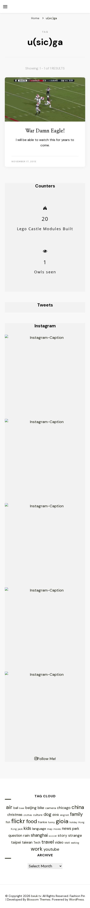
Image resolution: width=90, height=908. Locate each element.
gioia (62, 821)
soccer (53, 835)
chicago (64, 807)
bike (40, 807)
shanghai (39, 835)
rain (26, 835)
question (15, 835)
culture (37, 815)
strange (75, 835)
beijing (30, 807)
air (9, 807)
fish (8, 822)
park (75, 828)
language (39, 828)
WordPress (76, 899)
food (31, 821)
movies (57, 829)
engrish (64, 815)
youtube (51, 849)
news (66, 828)
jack (20, 829)
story (62, 835)
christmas (14, 815)
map (49, 829)
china (78, 807)
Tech (36, 842)
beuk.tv (36, 896)
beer (21, 808)
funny (51, 822)
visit (67, 842)
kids (27, 828)
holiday (73, 822)
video (59, 842)
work (36, 848)
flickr (18, 821)
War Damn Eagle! (45, 130)
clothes (27, 815)
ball (15, 808)
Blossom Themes (38, 899)
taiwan (27, 842)
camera (50, 808)
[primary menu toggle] (5, 6)
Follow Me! (46, 758)
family (76, 814)
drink (55, 815)
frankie (42, 822)
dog (47, 814)
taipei (16, 842)
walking (75, 842)
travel (47, 842)
